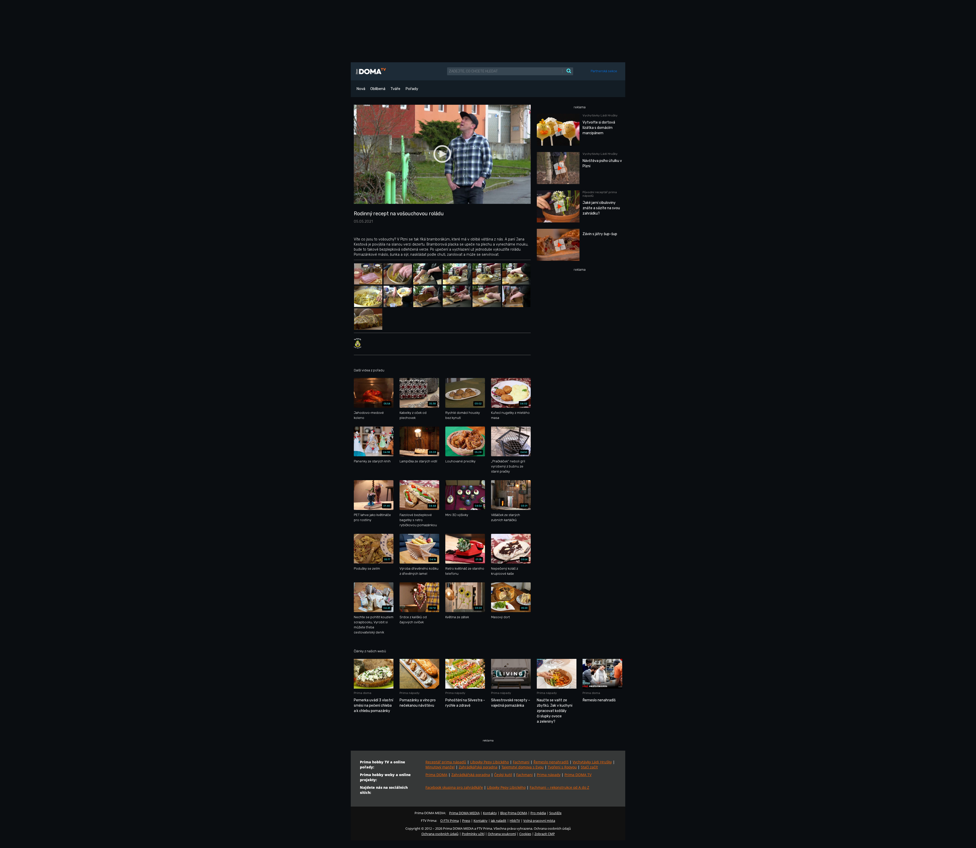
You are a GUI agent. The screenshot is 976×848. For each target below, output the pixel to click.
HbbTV (515, 820)
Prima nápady (548, 774)
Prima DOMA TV (578, 774)
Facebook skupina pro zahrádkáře (454, 787)
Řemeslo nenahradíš (551, 762)
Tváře (395, 88)
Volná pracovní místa (539, 820)
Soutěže (555, 813)
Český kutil (503, 774)
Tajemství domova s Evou (522, 767)
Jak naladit (498, 820)
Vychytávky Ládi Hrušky (592, 762)
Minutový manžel (440, 767)
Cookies (525, 833)
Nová (360, 88)
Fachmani (521, 762)
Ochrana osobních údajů (440, 833)
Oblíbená (377, 88)
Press (466, 820)
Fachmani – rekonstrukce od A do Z (559, 787)
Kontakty (490, 813)
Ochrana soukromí (502, 833)
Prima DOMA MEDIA (464, 813)
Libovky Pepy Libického (489, 762)
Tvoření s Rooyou (562, 767)
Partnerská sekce (604, 71)
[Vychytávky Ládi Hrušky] (357, 343)
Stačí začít (589, 767)
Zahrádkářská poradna (478, 767)
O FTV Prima (449, 820)
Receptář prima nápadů (445, 762)
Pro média (538, 813)
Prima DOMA (436, 774)
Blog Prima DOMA (513, 813)
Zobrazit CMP (545, 833)
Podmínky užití (473, 833)
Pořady (411, 88)
